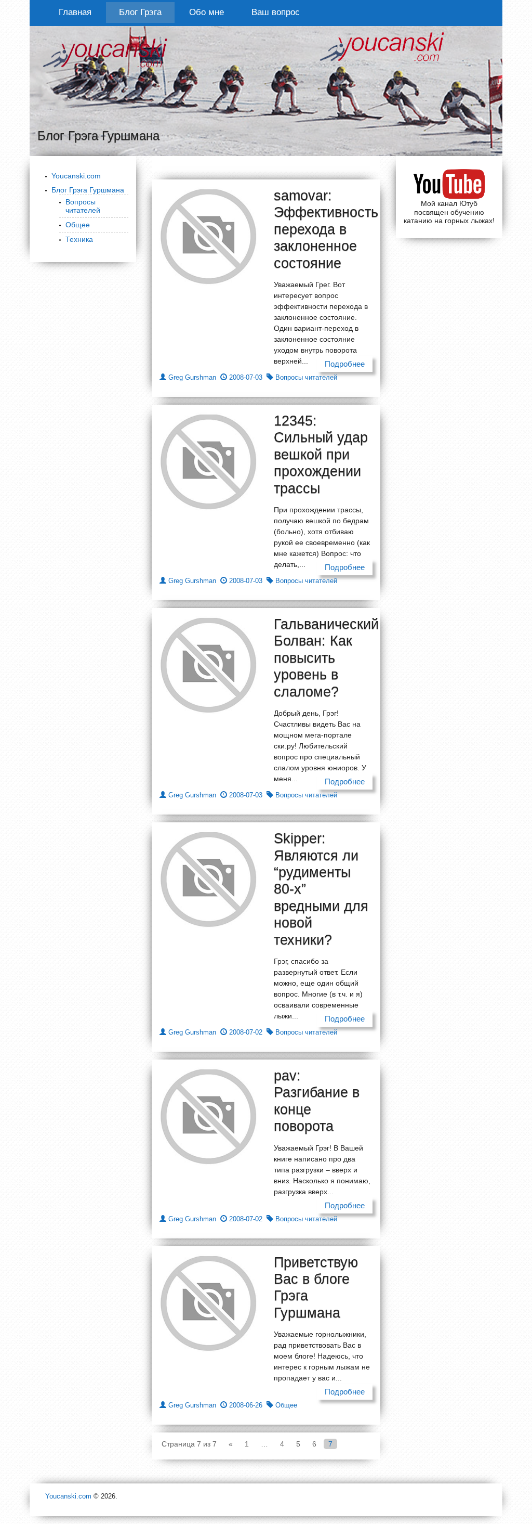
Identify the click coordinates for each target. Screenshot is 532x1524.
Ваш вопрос (275, 12)
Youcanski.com (76, 176)
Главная (75, 12)
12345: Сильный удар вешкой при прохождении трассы (321, 454)
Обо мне (206, 12)
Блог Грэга (140, 12)
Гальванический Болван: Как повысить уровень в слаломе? (326, 658)
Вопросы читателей (82, 206)
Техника (79, 239)
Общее (77, 225)
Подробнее (345, 363)
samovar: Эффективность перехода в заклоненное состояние (326, 229)
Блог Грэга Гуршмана (87, 190)
